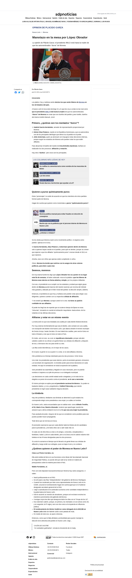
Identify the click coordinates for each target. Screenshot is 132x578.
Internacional (47, 18)
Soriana (97, 21)
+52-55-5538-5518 (53, 547)
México (39, 18)
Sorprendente (87, 18)
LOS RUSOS (106, 21)
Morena (45, 32)
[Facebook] (16, 92)
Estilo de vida (63, 18)
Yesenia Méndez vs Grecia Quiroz (80, 21)
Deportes (71, 18)
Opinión (54, 18)
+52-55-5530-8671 (53, 550)
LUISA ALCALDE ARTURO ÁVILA (33, 21)
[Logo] (66, 14)
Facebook (69, 547)
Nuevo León (36, 32)
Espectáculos (97, 18)
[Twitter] (19, 92)
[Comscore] (99, 537)
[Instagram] (34, 537)
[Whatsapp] (23, 92)
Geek (105, 18)
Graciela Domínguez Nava (55, 21)
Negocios (79, 18)
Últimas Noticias (30, 18)
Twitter (68, 550)
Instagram (69, 553)
